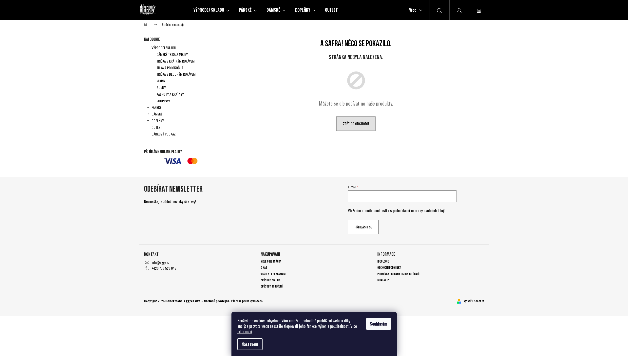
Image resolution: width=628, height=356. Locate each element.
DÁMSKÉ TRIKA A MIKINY (172, 54)
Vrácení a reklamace (273, 274)
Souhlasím (378, 324)
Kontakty (383, 280)
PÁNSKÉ (156, 107)
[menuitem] (211, 10)
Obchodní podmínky (389, 267)
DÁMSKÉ (157, 113)
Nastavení (250, 344)
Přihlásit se (363, 226)
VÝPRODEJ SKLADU (164, 47)
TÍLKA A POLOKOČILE (169, 67)
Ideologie (383, 261)
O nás (264, 267)
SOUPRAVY (163, 100)
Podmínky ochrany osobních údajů (398, 274)
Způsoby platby (270, 280)
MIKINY (160, 80)
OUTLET (157, 127)
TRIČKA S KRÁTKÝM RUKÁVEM (175, 61)
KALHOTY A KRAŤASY (170, 94)
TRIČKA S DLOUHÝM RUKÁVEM (175, 74)
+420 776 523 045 (164, 268)
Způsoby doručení (272, 286)
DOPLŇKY (158, 120)
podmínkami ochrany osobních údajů (419, 210)
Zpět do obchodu (356, 123)
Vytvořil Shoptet (473, 300)
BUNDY (161, 87)
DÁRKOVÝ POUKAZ (164, 133)
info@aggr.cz (161, 262)
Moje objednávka (271, 261)
